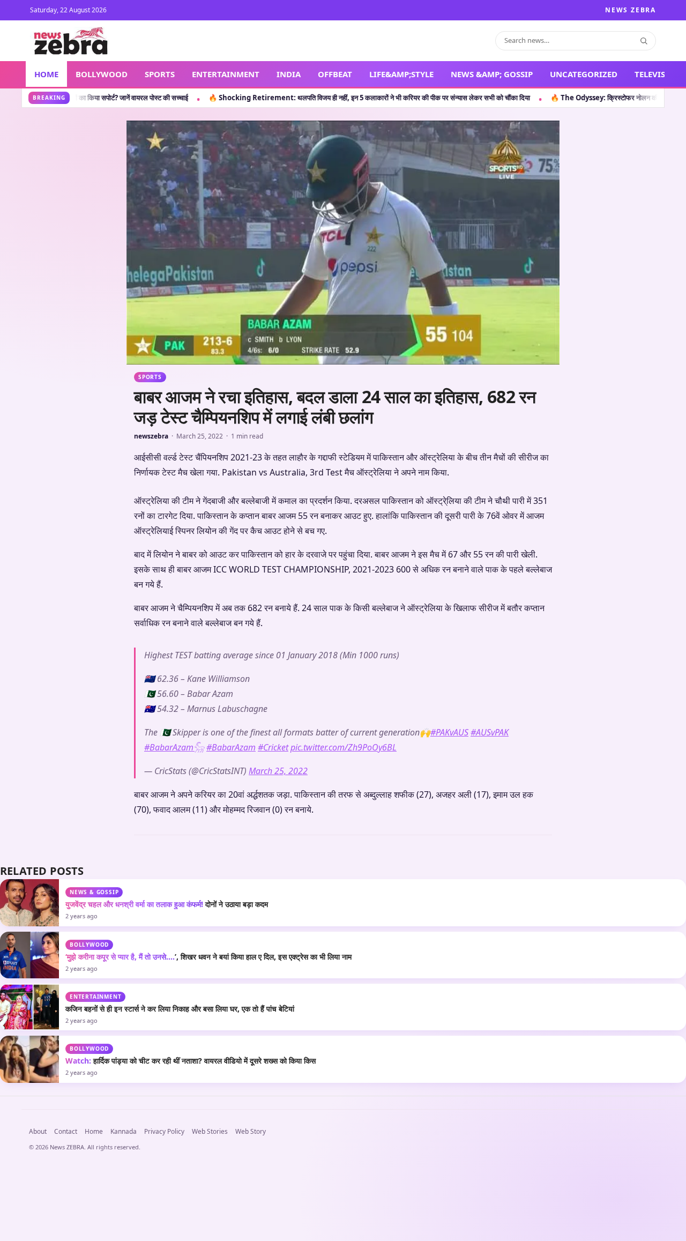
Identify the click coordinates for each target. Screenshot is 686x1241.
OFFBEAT (335, 74)
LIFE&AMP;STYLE (401, 74)
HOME (46, 74)
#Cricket (273, 944)
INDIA (289, 74)
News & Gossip (94, 1089)
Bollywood (89, 1142)
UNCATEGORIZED (583, 74)
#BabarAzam (231, 944)
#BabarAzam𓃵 (174, 944)
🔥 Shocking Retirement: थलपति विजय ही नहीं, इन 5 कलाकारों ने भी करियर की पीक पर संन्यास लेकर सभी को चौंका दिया (198, 97)
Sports (150, 377)
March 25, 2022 (278, 968)
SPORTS (160, 74)
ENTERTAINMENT (225, 74)
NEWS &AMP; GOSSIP (492, 74)
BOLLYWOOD (102, 74)
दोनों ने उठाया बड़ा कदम (166, 1101)
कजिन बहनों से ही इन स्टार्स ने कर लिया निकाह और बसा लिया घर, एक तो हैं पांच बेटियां (179, 1206)
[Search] (643, 40)
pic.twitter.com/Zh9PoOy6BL (343, 944)
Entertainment (95, 1194)
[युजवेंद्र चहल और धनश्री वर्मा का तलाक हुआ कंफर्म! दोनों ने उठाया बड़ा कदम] (29, 1099)
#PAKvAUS (449, 929)
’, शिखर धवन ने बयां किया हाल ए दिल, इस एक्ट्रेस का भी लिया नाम (208, 1154)
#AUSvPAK (490, 929)
